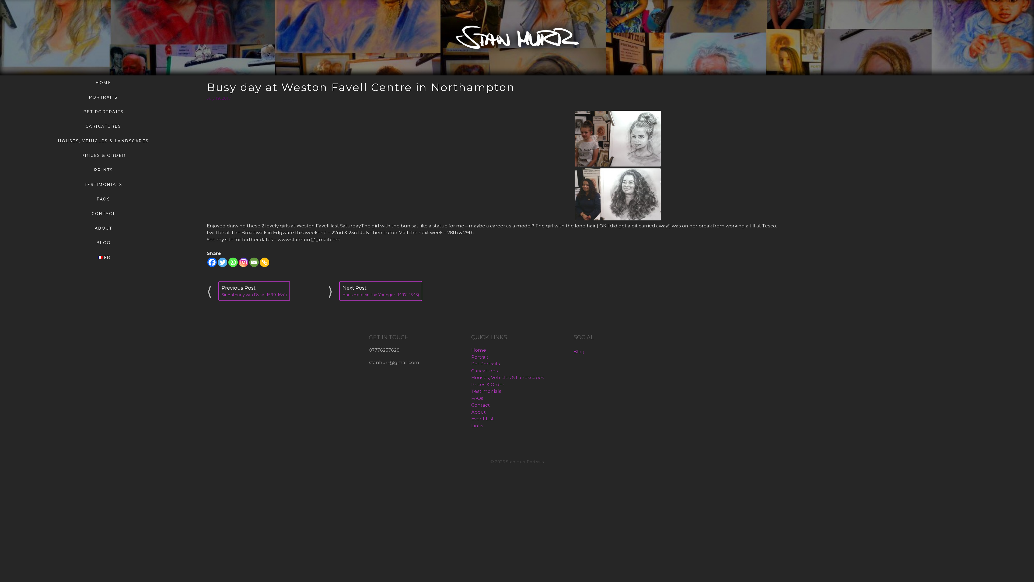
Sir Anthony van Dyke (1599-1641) (254, 294)
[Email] (254, 262)
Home (103, 82)
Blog (103, 242)
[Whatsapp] (233, 262)
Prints (103, 170)
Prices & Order (103, 155)
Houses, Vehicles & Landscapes (103, 140)
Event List (482, 418)
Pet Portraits (103, 111)
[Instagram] (243, 262)
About (103, 228)
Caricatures (103, 126)
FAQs (103, 199)
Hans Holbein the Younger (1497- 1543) (381, 294)
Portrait (479, 357)
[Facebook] (212, 262)
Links (477, 425)
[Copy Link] (264, 262)
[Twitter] (222, 262)
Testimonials (104, 184)
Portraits (103, 97)
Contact (103, 213)
